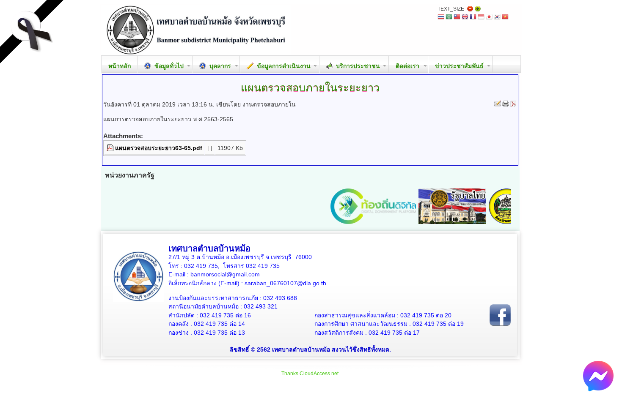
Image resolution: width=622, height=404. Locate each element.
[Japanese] (489, 18)
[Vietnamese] (505, 18)
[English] (465, 18)
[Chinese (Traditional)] (457, 18)
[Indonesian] (481, 18)
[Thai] (441, 18)
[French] (473, 18)
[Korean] (497, 18)
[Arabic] (449, 18)
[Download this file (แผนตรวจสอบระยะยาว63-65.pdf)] (111, 148)
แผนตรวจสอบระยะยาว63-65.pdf (158, 148)
